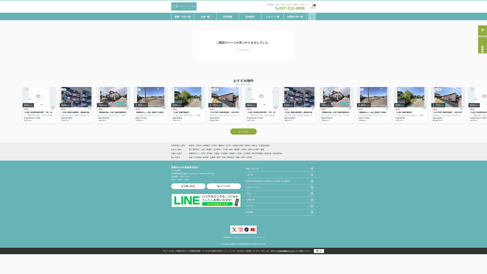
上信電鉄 (247, 153)
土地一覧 (205, 16)
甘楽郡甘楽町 (264, 145)
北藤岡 (212, 157)
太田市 (214, 145)
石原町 (244, 149)
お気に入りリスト (253, 187)
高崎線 (232, 153)
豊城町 (237, 149)
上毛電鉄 (224, 153)
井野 (243, 157)
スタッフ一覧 (272, 16)
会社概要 (249, 212)
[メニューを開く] (312, 16)
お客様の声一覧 (295, 16)
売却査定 (250, 16)
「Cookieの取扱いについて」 (286, 251)
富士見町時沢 (194, 149)
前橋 (191, 157)
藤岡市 (221, 145)
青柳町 (209, 149)
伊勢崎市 (206, 145)
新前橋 (205, 157)
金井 (203, 149)
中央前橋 (197, 157)
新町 (231, 149)
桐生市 (254, 145)
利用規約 (227, 237)
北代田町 (217, 149)
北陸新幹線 (277, 153)
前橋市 (191, 145)
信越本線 (268, 153)
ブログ (248, 193)
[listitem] (187, 105)
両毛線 (209, 153)
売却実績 (227, 16)
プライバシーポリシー (242, 237)
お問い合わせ (189, 186)
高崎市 (198, 145)
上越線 (216, 153)
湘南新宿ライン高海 (197, 153)
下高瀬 (225, 149)
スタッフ (249, 206)
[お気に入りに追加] (53, 108)
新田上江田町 (253, 149)
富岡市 (247, 145)
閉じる (319, 251)
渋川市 (228, 145)
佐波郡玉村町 (238, 145)
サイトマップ (260, 237)
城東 (238, 157)
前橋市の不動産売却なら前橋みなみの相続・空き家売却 (268, 181)
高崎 (224, 157)
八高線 (239, 153)
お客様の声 (250, 200)
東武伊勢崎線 (257, 153)
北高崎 (249, 157)
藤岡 (262, 149)
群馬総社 (230, 157)
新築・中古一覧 (183, 16)
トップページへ (243, 50)
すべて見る (243, 132)
